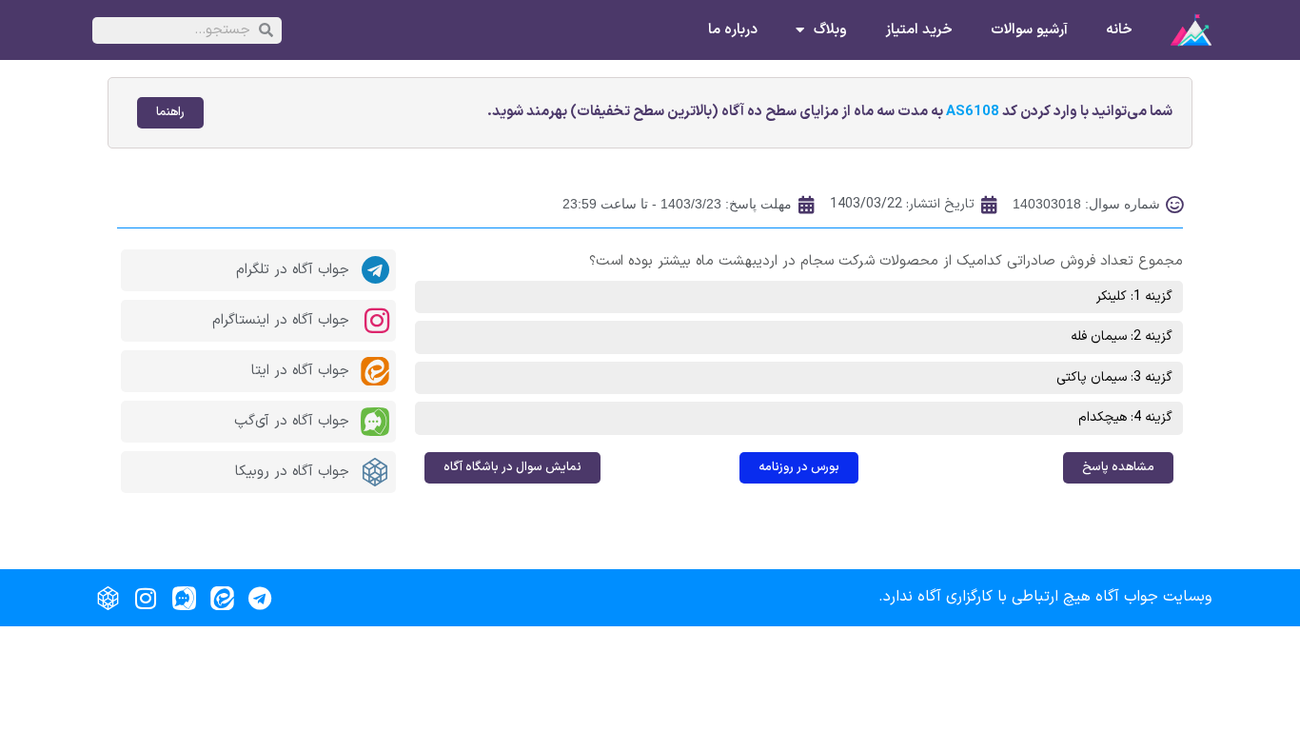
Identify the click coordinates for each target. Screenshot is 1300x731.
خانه (1119, 30)
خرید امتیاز (919, 30)
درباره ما (733, 30)
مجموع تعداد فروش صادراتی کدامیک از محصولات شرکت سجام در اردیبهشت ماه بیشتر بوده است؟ (886, 261)
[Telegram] (260, 598)
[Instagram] (146, 598)
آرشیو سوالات (1029, 30)
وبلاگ (830, 30)
